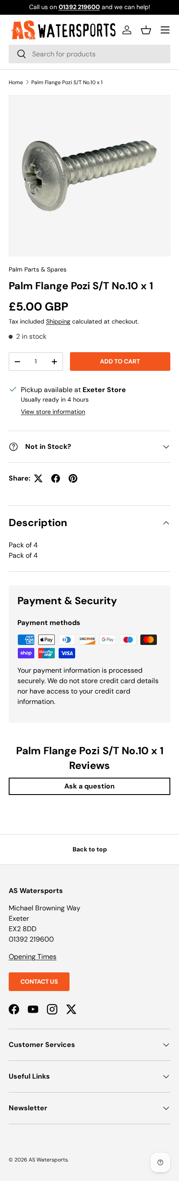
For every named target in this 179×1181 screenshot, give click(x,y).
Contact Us (39, 981)
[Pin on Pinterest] (73, 478)
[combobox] (89, 54)
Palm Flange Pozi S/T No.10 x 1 (67, 82)
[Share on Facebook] (55, 478)
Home (16, 82)
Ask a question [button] (89, 786)
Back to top (90, 849)
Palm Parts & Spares (37, 269)
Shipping (58, 321)
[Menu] (165, 29)
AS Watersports (48, 1159)
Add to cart (120, 361)
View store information (53, 411)
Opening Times (32, 956)
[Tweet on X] (38, 478)
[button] (146, 29)
